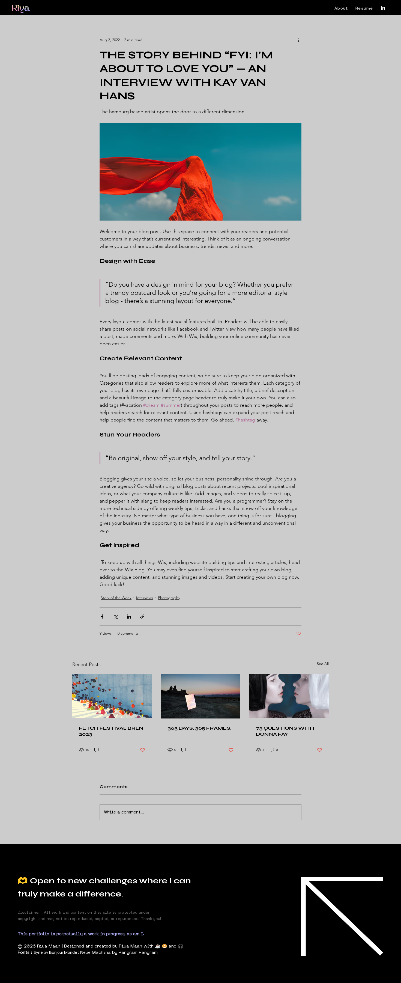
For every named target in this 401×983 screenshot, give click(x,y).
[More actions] (298, 40)
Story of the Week (116, 597)
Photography (169, 597)
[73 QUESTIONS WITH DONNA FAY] (289, 696)
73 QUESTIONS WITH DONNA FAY (285, 731)
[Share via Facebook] (102, 616)
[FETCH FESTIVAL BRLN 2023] (112, 696)
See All (323, 663)
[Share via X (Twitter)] (115, 616)
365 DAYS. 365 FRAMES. (199, 728)
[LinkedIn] (383, 8)
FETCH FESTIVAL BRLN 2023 (111, 731)
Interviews (144, 597)
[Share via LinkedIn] (128, 616)
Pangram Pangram (138, 953)
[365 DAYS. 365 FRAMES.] (200, 696)
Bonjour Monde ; (64, 952)
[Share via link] (142, 616)
